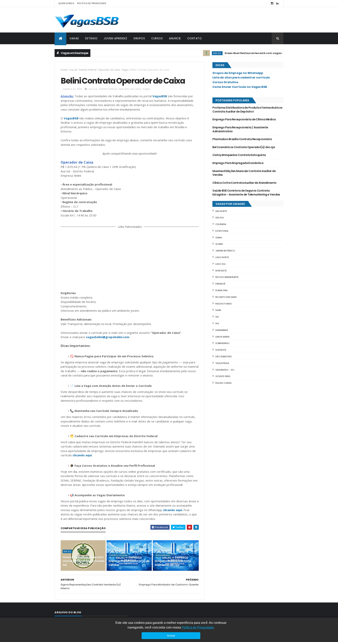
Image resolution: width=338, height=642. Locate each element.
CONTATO (194, 38)
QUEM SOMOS (66, 3)
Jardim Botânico (225, 250)
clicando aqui (82, 455)
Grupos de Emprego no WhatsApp (237, 73)
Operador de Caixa (109, 69)
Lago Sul (220, 264)
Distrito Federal (87, 69)
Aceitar (171, 635)
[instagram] (272, 3)
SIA (217, 316)
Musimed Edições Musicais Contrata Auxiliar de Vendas (244, 173)
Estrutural (221, 230)
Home (64, 69)
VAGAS (74, 38)
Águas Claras (223, 382)
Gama (218, 237)
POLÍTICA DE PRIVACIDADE (91, 3)
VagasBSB (159, 96)
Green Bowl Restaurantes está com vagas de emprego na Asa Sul (259, 53)
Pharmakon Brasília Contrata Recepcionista (242, 139)
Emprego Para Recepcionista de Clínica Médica (244, 119)
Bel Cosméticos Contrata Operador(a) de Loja (243, 147)
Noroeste (221, 270)
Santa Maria (222, 336)
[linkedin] (277, 3)
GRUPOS (139, 38)
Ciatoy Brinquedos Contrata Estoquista (239, 155)
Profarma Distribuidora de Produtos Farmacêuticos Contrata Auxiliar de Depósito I (247, 109)
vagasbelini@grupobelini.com (107, 337)
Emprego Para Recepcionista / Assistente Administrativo (240, 129)
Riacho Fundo (223, 303)
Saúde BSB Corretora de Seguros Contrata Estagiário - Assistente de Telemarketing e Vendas (246, 192)
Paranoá (220, 283)
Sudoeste (220, 349)
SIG (217, 323)
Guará (219, 244)
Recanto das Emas (226, 297)
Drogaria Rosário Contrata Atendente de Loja (173, 563)
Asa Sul (207, 53)
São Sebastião (223, 356)
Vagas (125, 69)
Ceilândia (220, 224)
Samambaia (221, 330)
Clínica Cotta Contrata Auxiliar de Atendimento (244, 183)
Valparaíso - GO (224, 369)
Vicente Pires (222, 376)
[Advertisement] (130, 259)
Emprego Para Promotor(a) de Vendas (129, 563)
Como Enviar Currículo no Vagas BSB (239, 87)
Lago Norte (222, 257)
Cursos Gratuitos (225, 82)
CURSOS (157, 38)
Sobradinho (222, 343)
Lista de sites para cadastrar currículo (241, 77)
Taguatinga (222, 363)
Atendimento (163, 555)
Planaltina (221, 290)
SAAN (218, 310)
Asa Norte (221, 211)
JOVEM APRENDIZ (115, 38)
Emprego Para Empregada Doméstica (237, 163)
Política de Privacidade (198, 627)
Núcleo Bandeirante (227, 277)
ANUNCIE (175, 38)
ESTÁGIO (91, 38)
